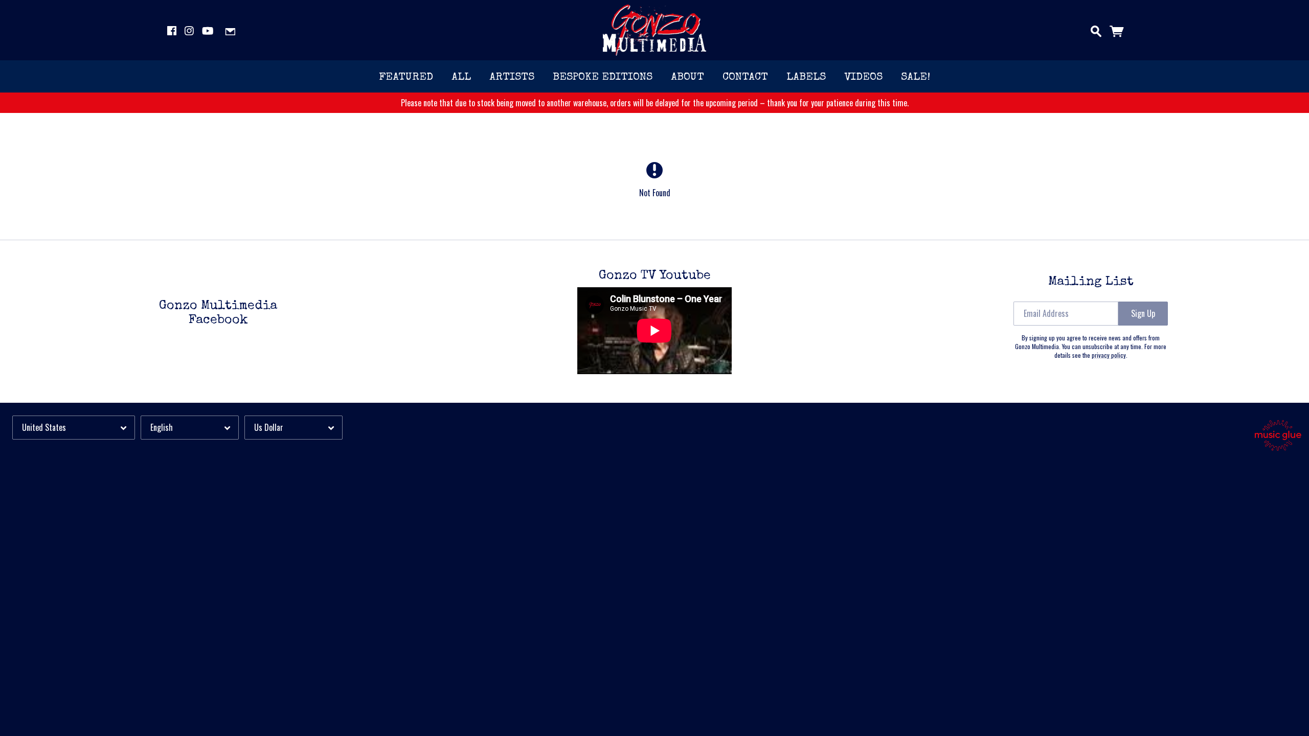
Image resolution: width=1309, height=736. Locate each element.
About (687, 77)
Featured (406, 77)
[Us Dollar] (293, 428)
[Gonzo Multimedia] (655, 30)
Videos (863, 77)
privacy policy (1109, 355)
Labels (806, 77)
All (461, 77)
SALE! (915, 77)
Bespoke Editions (602, 77)
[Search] (1096, 29)
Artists (511, 77)
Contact (745, 77)
